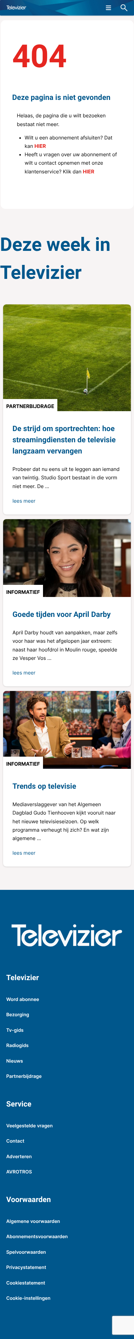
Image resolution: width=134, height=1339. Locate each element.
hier (40, 146)
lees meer (24, 501)
